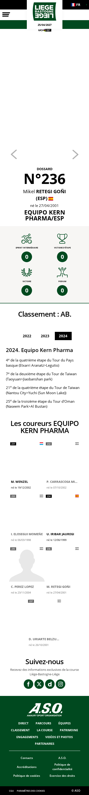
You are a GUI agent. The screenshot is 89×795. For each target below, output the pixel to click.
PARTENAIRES (44, 744)
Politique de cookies (26, 776)
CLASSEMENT (20, 730)
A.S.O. (62, 758)
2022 (27, 336)
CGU (11, 790)
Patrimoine (69, 730)
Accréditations (27, 767)
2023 (45, 336)
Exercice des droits (62, 776)
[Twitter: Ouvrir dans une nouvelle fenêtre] (39, 684)
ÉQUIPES (64, 723)
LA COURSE (45, 730)
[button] (77, 4)
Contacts (27, 758)
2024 (63, 336)
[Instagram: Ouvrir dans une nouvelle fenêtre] (60, 684)
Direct (23, 723)
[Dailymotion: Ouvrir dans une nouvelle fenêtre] (50, 684)
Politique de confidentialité (62, 767)
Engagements (27, 737)
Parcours (43, 723)
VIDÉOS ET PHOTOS (59, 737)
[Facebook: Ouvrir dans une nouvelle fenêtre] (28, 684)
